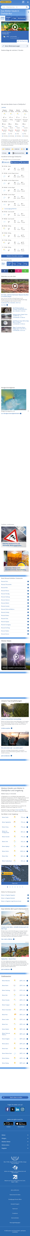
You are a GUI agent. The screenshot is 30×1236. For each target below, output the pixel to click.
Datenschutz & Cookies (15, 1194)
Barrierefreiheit (15, 1218)
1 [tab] (7, 887)
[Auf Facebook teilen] (4, 271)
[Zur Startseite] (6, 1)
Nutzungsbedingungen (15, 1222)
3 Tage (14, 18)
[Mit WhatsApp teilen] (25, 271)
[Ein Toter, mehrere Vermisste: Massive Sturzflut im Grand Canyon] (15, 285)
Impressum (15, 1208)
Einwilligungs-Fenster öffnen (15, 1199)
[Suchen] (26, 7)
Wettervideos (5, 1145)
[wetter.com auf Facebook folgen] (7, 1109)
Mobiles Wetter (6, 1141)
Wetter (4, 1135)
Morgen (8, 18)
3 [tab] (12, 887)
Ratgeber (4, 1148)
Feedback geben (14, 38)
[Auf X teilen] (11, 271)
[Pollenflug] (23, 2)
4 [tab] (15, 887)
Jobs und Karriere (15, 1190)
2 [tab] (10, 887)
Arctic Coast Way (20, 810)
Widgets (4, 1138)
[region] (15, 208)
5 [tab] (17, 887)
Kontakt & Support (15, 1204)
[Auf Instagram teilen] (18, 271)
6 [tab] (20, 887)
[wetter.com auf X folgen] (12, 1110)
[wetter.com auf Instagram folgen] (22, 1109)
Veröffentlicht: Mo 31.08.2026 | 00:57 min (11, 302)
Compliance (15, 1213)
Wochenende (21, 18)
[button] (15, 255)
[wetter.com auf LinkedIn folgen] (17, 1109)
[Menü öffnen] (27, 2)
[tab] (5, 162)
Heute (2, 18)
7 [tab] (22, 887)
